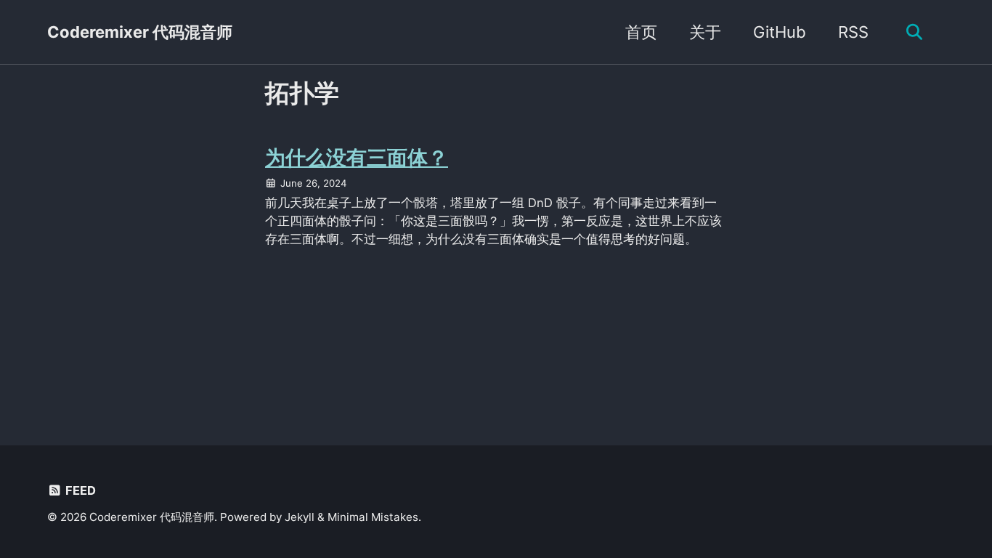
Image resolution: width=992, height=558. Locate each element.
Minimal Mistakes (373, 517)
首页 (641, 32)
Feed (79, 490)
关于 (705, 32)
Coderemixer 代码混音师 (139, 32)
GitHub (779, 32)
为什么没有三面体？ (356, 157)
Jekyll (299, 517)
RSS (853, 32)
